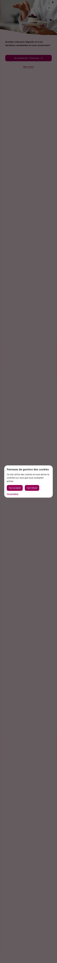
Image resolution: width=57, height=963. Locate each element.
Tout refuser (32, 488)
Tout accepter (15, 488)
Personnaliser (12, 494)
